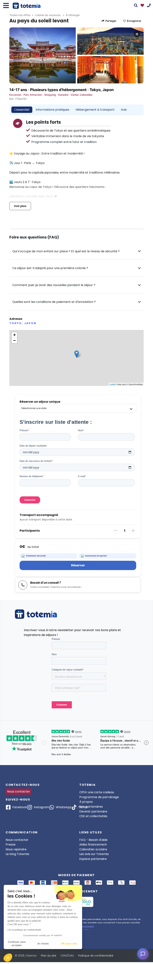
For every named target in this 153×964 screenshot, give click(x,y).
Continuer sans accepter (17, 943)
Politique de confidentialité (95, 955)
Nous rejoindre (16, 849)
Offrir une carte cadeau (96, 792)
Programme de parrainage (99, 797)
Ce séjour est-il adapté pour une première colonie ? (50, 268)
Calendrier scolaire (93, 849)
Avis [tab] (124, 109)
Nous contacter (18, 791)
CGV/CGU (67, 955)
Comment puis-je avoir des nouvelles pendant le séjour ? (53, 285)
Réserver (78, 565)
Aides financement (93, 844)
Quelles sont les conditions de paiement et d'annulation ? (54, 302)
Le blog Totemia (17, 854)
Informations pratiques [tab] (52, 109)
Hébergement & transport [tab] (95, 109)
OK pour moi (69, 943)
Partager (110, 20)
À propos (86, 802)
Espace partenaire (93, 859)
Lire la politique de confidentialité (24, 930)
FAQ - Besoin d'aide (93, 840)
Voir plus (20, 206)
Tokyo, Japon (102, 90)
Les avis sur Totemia (94, 854)
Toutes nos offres (19, 15)
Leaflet (113, 384)
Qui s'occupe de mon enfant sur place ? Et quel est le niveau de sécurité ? (66, 251)
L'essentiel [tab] (21, 109)
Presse (10, 844)
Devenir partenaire (93, 811)
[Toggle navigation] (6, 5)
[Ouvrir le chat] (143, 954)
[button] (7, 957)
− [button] (14, 340)
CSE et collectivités (93, 816)
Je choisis (43, 943)
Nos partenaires (91, 806)
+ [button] (14, 335)
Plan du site (48, 955)
